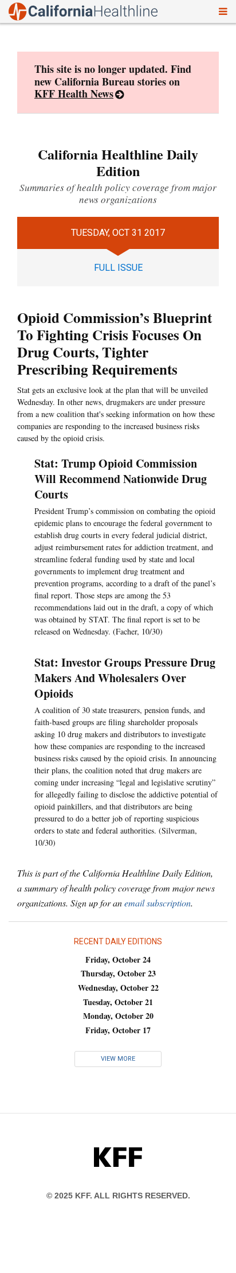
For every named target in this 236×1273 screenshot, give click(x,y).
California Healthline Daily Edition (118, 162)
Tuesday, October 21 (118, 1002)
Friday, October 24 (118, 959)
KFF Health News (73, 93)
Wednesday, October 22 (118, 988)
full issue (118, 267)
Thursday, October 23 (118, 973)
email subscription (157, 903)
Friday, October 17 (118, 1030)
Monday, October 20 (118, 1016)
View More (118, 1058)
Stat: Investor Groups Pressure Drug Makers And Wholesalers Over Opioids (124, 678)
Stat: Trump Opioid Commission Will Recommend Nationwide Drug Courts (120, 479)
